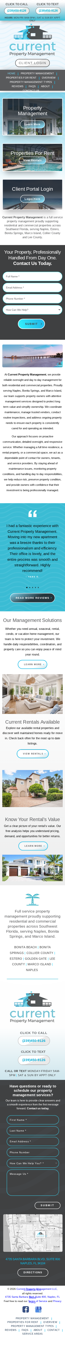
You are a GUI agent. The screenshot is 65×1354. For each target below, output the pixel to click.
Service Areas (32, 1334)
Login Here (32, 199)
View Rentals (32, 160)
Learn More (33, 124)
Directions (32, 1272)
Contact (53, 1330)
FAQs (32, 86)
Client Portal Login (32, 189)
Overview (49, 78)
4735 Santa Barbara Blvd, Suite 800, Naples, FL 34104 (32, 1297)
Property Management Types (31, 82)
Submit (31, 323)
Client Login (32, 63)
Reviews (17, 86)
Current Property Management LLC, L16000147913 (37, 1289)
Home (11, 73)
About (45, 86)
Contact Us (31, 91)
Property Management (37, 73)
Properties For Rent (21, 78)
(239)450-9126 (16, 10)
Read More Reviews (32, 597)
